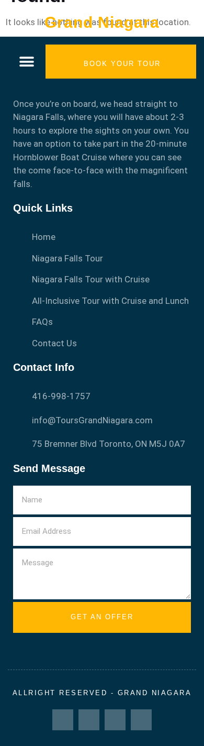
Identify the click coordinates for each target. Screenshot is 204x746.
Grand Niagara (102, 22)
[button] (27, 61)
